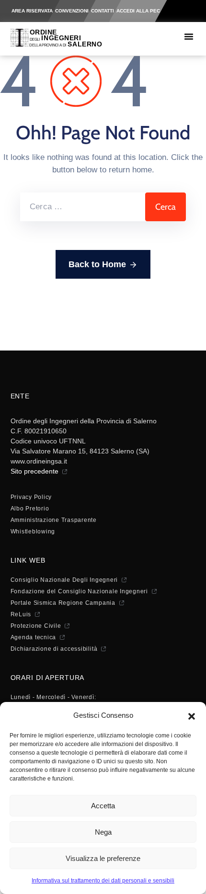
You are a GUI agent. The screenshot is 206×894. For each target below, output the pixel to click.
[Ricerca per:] (82, 206)
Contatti (102, 10)
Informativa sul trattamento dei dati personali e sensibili (103, 880)
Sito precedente (34, 471)
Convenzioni (72, 10)
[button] (191, 715)
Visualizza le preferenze (103, 858)
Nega (103, 832)
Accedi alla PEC (138, 10)
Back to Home (97, 264)
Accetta (103, 806)
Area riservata (32, 10)
